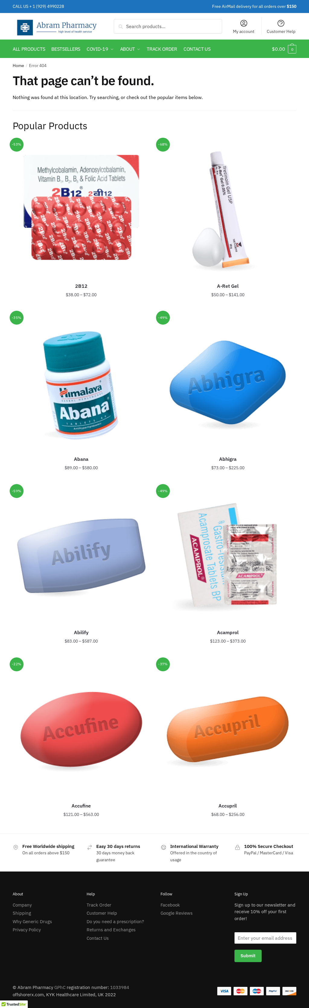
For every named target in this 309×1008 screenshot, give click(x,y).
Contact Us (98, 938)
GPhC (59, 987)
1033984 (119, 987)
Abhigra (228, 459)
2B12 (81, 286)
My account (243, 31)
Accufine (81, 806)
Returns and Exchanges (111, 930)
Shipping (22, 913)
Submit (248, 955)
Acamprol (228, 632)
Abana (81, 459)
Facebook (170, 905)
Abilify (81, 632)
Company (22, 905)
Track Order (99, 905)
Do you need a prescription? (115, 921)
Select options (81, 307)
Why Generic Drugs (32, 921)
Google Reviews (177, 913)
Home (18, 65)
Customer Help (281, 31)
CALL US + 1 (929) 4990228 (38, 6)
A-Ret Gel (228, 286)
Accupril (227, 806)
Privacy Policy (27, 930)
